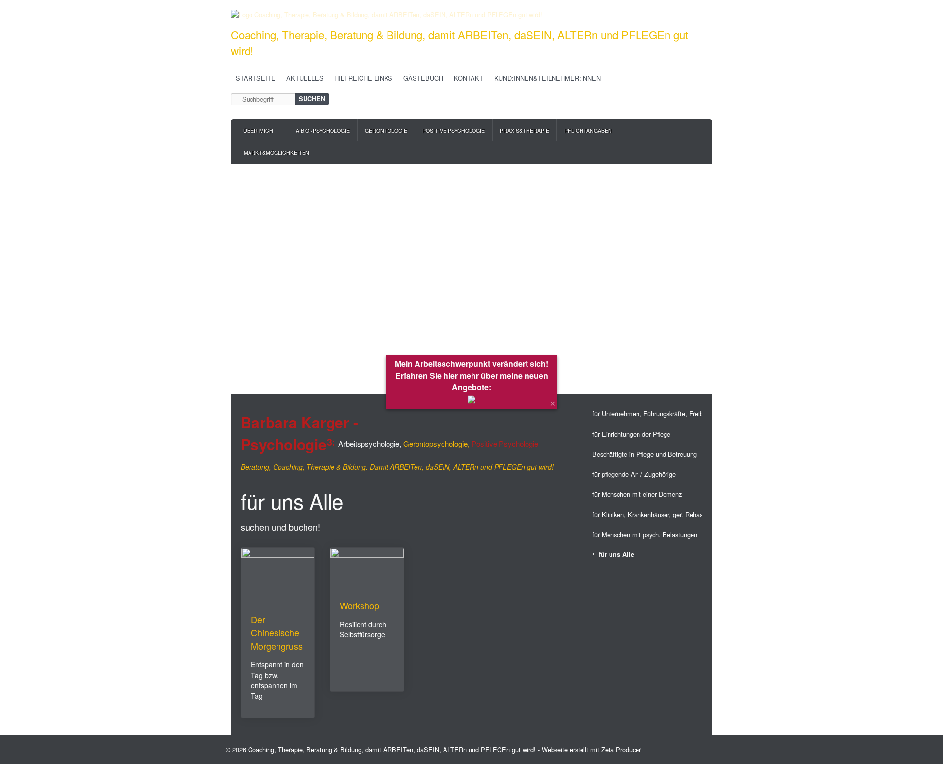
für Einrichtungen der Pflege (631, 433)
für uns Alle (616, 554)
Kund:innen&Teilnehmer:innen (547, 77)
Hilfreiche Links (363, 77)
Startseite (256, 77)
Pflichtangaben (588, 130)
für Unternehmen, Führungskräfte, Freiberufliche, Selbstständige (647, 413)
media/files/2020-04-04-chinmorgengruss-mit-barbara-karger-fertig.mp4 (277, 633)
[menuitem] (262, 130)
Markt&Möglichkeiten (276, 152)
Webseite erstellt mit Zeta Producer (591, 749)
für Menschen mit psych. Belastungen (644, 534)
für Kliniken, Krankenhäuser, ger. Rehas (647, 514)
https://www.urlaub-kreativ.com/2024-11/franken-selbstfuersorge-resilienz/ (366, 619)
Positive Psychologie (453, 130)
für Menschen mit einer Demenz (637, 494)
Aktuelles (305, 77)
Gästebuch (423, 77)
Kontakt (468, 77)
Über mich (258, 130)
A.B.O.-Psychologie (323, 130)
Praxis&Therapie (524, 130)
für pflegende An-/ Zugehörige (634, 474)
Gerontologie (386, 130)
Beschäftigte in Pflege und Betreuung (644, 454)
